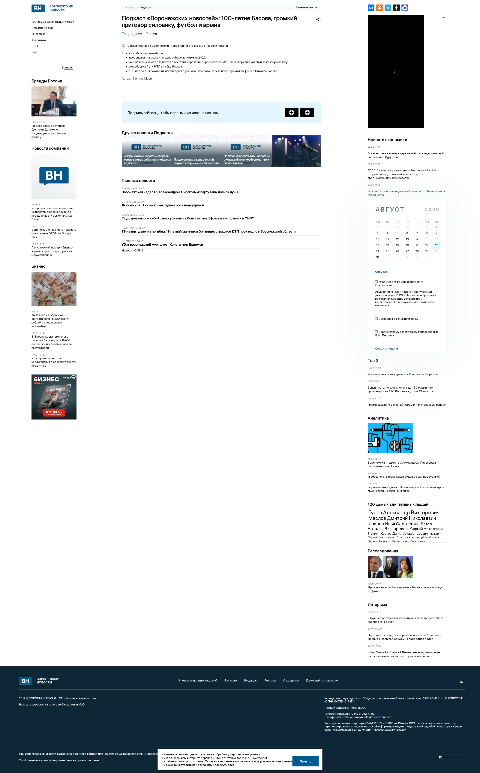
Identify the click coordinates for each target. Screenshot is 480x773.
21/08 (35, 204)
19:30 (378, 645)
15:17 (41, 244)
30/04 (371, 645)
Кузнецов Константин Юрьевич (385, 541)
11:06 (377, 381)
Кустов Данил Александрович (404, 533)
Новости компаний (50, 148)
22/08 (35, 122)
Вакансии (230, 680)
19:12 (41, 354)
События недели (43, 28)
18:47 (378, 459)
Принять (305, 761)
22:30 (378, 398)
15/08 (371, 483)
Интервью (39, 34)
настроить (185, 765)
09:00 (42, 122)
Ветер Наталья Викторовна (400, 526)
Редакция (250, 680)
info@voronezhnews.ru (378, 717)
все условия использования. (273, 761)
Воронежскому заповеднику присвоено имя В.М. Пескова (406, 333)
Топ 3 (373, 360)
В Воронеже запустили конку (398, 318)
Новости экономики (387, 139)
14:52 (378, 367)
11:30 (377, 164)
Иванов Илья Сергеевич (393, 523)
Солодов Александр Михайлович (418, 537)
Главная (130, 7)
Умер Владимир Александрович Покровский (399, 283)
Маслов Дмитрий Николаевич (402, 518)
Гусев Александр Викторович (404, 512)
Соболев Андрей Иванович (414, 541)
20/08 (35, 244)
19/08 (371, 367)
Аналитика (39, 40)
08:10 (378, 611)
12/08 (371, 583)
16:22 (378, 483)
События (381, 271)
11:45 (378, 146)
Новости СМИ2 (132, 250)
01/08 (371, 611)
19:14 (41, 333)
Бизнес (38, 266)
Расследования (383, 550)
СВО (35, 46)
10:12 (377, 184)
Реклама (270, 680)
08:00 (378, 628)
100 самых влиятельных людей (53, 21)
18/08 (371, 398)
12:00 (378, 473)
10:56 (42, 226)
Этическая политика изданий (198, 680)
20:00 (42, 204)
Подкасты (146, 7)
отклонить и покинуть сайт (216, 765)
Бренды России (47, 81)
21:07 (42, 311)
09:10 (378, 583)
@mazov (67, 704)
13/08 (35, 354)
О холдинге (291, 680)
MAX (81, 704)
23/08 (371, 146)
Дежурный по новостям (322, 680)
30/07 (371, 628)
